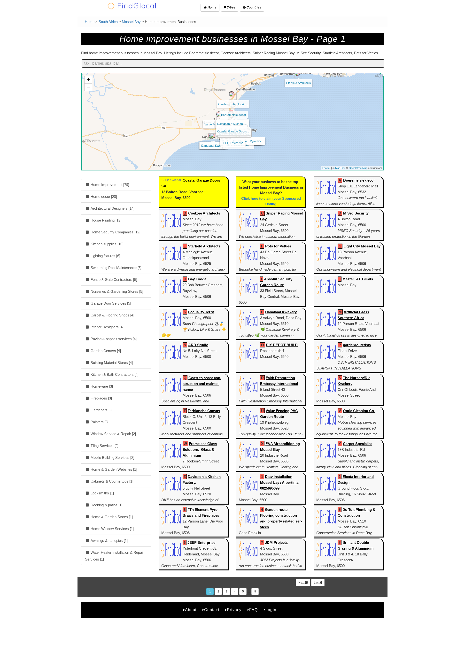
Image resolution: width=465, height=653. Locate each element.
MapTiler (340, 168)
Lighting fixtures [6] (105, 256)
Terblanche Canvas (204, 411)
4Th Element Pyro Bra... (248, 141)
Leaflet (326, 168)
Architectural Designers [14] (112, 208)
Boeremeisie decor (233, 115)
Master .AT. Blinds (357, 279)
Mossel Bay (131, 22)
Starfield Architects (298, 83)
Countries (253, 7)
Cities (230, 7)
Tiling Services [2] (104, 446)
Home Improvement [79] (109, 185)
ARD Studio (198, 345)
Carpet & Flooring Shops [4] (112, 315)
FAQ (253, 610)
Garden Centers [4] (105, 351)
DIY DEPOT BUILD (282, 345)
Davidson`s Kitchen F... (232, 124)
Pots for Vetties (278, 246)
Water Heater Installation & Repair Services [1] (114, 555)
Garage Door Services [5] (110, 303)
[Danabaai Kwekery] (212, 135)
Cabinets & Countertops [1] (111, 481)
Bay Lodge (197, 279)
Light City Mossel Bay (361, 246)
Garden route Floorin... (233, 104)
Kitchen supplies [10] (106, 244)
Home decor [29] (103, 196)
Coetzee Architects (204, 213)
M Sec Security (356, 213)
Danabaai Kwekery (213, 145)
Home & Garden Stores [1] (111, 517)
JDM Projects (276, 542)
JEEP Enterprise (232, 143)
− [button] (88, 87)
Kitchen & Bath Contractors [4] (114, 374)
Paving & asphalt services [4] (113, 339)
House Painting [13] (105, 220)
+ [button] (88, 80)
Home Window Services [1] (112, 529)
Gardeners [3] (101, 410)
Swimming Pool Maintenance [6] (115, 268)
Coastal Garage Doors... (233, 131)
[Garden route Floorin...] (231, 94)
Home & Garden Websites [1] (113, 469)
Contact (211, 610)
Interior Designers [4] (107, 327)
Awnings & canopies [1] (109, 540)
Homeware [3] (101, 386)
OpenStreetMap (358, 168)
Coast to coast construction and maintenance (202, 384)
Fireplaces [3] (101, 398)
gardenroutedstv (357, 345)
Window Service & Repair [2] (113, 434)
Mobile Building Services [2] (112, 457)
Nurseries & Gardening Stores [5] (116, 291)
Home (211, 7)
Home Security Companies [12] (115, 232)
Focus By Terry (201, 312)
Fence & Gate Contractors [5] (113, 279)
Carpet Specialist (357, 444)
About (190, 610)
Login (270, 610)
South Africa (108, 22)
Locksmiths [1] (102, 493)
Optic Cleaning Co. (359, 411)
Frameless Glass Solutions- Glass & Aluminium (200, 449)
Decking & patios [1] (106, 505)
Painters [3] (99, 422)
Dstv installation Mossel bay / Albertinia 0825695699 (279, 482)
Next (301, 582)
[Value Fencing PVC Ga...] (219, 114)
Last (317, 582)
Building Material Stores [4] (111, 363)
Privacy (234, 610)
